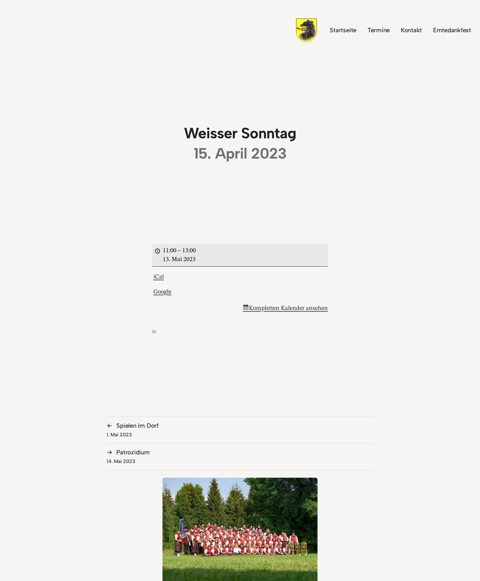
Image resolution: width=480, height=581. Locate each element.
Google (162, 292)
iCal (158, 277)
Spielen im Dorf (133, 429)
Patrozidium (128, 456)
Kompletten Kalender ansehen (288, 308)
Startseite (343, 30)
